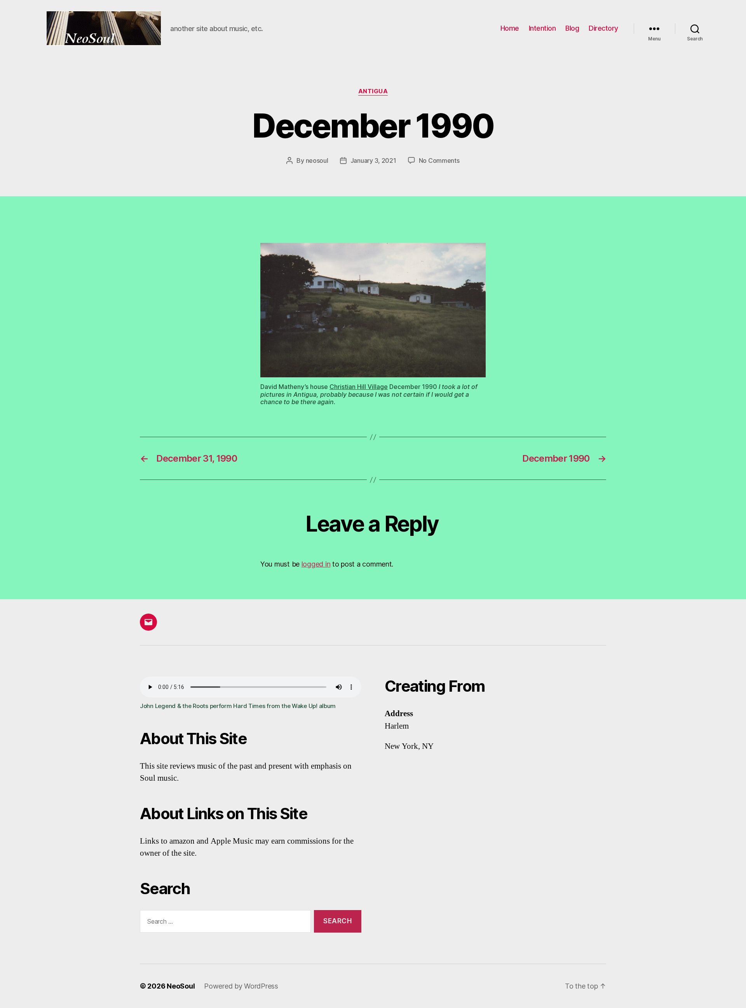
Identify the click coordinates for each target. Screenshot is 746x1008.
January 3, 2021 (373, 160)
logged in (316, 564)
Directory (603, 28)
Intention (542, 28)
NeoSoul (181, 986)
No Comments (439, 160)
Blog (572, 28)
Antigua (373, 91)
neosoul (317, 160)
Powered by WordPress (241, 986)
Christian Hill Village (358, 387)
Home (509, 28)
